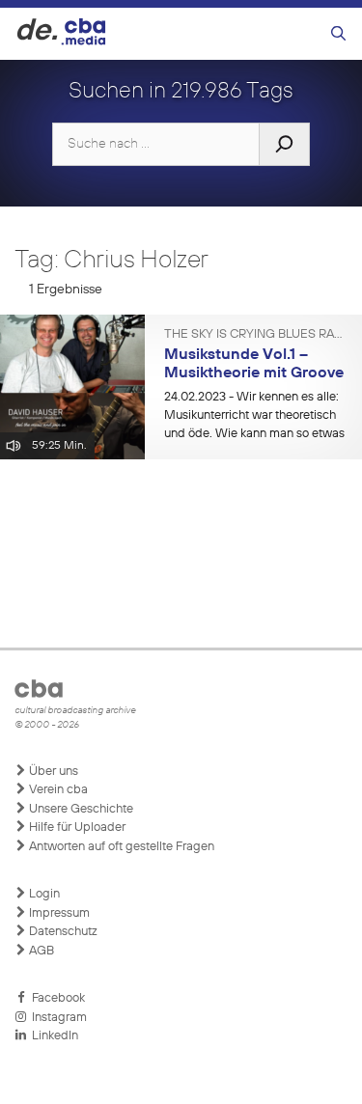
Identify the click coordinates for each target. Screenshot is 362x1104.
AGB (40, 951)
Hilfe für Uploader (75, 827)
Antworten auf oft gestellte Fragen (120, 847)
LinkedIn (52, 1036)
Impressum (58, 913)
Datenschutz (61, 931)
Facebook (55, 998)
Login (43, 894)
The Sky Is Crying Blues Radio (256, 335)
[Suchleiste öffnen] (338, 34)
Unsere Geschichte (79, 809)
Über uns (52, 771)
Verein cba (57, 790)
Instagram (56, 1017)
